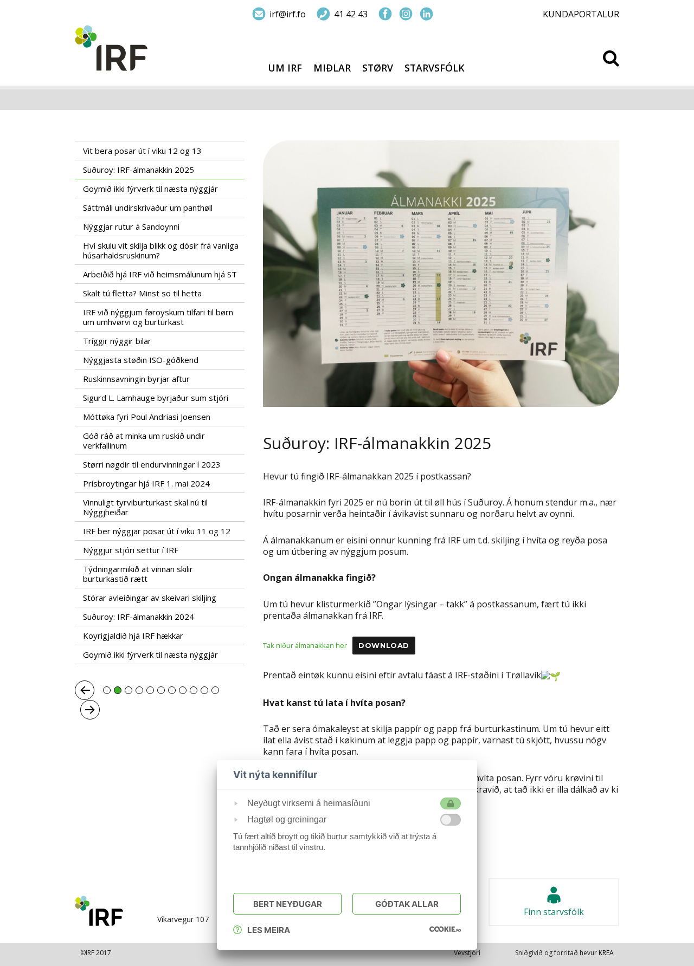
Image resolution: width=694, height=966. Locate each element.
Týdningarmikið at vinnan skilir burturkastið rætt (138, 573)
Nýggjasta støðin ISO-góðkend (140, 359)
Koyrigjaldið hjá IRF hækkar (133, 635)
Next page (90, 709)
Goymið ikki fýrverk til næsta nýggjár (150, 188)
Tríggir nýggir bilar (117, 340)
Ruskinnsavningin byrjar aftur (136, 378)
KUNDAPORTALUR (581, 14)
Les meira (268, 930)
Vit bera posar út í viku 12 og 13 (142, 150)
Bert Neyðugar (287, 904)
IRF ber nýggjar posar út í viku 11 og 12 (156, 531)
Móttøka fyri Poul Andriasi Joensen (146, 416)
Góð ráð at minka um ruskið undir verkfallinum (144, 440)
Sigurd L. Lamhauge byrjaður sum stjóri (155, 397)
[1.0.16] (445, 928)
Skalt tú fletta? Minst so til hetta (142, 293)
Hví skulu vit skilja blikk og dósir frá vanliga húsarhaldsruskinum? (161, 250)
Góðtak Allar (407, 904)
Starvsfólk (434, 68)
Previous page (84, 690)
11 (215, 690)
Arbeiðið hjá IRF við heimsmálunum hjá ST (160, 274)
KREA (606, 952)
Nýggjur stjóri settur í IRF (130, 549)
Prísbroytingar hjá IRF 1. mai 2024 (146, 483)
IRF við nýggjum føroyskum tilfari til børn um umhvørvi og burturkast (158, 317)
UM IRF (285, 68)
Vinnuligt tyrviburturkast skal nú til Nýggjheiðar (145, 507)
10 (204, 690)
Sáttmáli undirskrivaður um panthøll (148, 207)
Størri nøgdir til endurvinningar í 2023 (152, 464)
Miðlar (332, 68)
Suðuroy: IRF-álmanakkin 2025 (138, 169)
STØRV (377, 68)
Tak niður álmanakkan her (305, 645)
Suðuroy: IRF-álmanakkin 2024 (138, 616)
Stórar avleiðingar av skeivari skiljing (149, 597)
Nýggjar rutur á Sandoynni (131, 226)
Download (383, 645)
